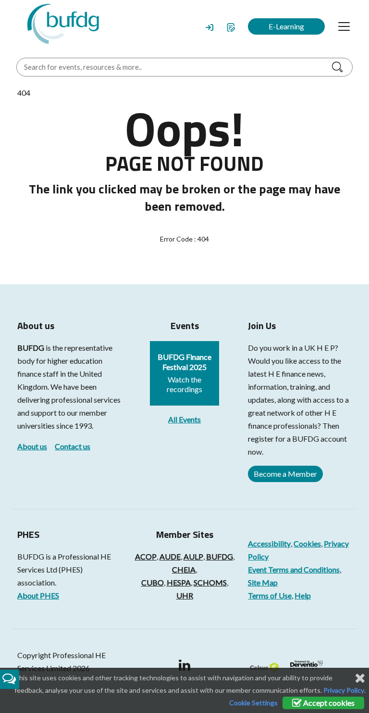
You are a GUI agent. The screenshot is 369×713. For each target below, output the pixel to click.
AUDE (170, 556)
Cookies (307, 543)
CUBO (152, 582)
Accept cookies (328, 702)
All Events (184, 419)
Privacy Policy (343, 690)
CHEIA (184, 569)
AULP (193, 556)
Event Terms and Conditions (294, 569)
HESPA (179, 582)
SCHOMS (210, 582)
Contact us (72, 446)
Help (303, 595)
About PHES (38, 595)
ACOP (146, 556)
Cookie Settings (253, 703)
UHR (184, 595)
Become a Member (285, 473)
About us (32, 446)
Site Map (263, 582)
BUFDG (30, 347)
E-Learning (286, 26)
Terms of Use (270, 595)
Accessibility (269, 543)
